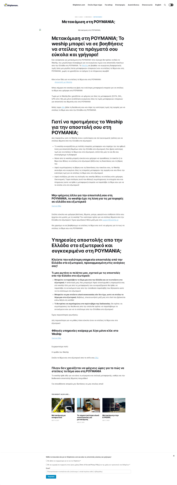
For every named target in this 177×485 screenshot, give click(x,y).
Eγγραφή (51, 476)
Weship (85, 66)
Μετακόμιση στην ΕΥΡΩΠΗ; (110, 416)
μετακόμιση (97, 17)
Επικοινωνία (147, 5)
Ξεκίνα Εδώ (56, 206)
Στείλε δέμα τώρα (95, 5)
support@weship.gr (110, 220)
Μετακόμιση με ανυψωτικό (59, 416)
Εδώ (96, 358)
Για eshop (108, 5)
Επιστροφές (120, 5)
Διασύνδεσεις (133, 5)
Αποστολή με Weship (63, 82)
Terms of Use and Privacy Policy (89, 465)
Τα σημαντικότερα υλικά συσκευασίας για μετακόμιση (88, 417)
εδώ (63, 107)
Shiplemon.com (79, 5)
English (158, 5)
